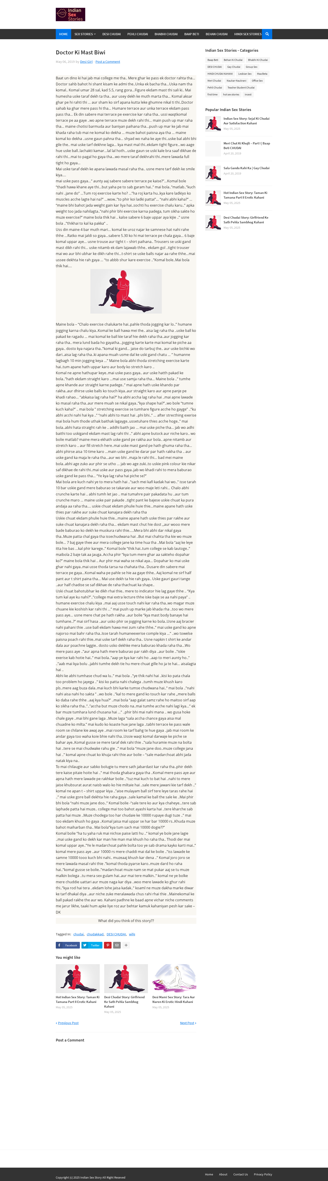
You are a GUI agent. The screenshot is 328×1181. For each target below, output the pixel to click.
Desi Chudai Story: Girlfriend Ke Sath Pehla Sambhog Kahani (124, 1001)
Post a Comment (107, 61)
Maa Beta (262, 73)
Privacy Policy (263, 1174)
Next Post (187, 1023)
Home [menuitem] (63, 34)
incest (248, 94)
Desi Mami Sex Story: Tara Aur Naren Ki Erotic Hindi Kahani (173, 999)
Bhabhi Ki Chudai (258, 60)
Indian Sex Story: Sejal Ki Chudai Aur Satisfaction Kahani (247, 120)
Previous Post (68, 1023)
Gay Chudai (233, 66)
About (223, 1174)
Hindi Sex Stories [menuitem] (248, 34)
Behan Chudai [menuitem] (217, 34)
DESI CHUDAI (116, 934)
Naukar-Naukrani (236, 80)
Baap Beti (213, 60)
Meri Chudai (214, 80)
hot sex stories (231, 94)
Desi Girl (86, 61)
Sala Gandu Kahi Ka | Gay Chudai (247, 168)
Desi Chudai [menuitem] (111, 34)
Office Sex (257, 80)
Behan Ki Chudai (233, 60)
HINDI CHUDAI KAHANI (220, 73)
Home (209, 1174)
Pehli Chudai (215, 87)
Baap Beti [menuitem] (191, 34)
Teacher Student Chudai (241, 87)
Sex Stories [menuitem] (84, 34)
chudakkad (95, 934)
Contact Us (240, 1174)
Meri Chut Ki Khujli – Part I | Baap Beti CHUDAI (247, 145)
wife (132, 934)
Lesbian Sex (244, 73)
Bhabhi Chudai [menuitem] (166, 34)
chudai (78, 934)
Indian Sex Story (91, 1177)
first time (213, 94)
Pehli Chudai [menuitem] (137, 34)
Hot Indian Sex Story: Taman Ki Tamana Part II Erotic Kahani (78, 999)
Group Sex (251, 66)
